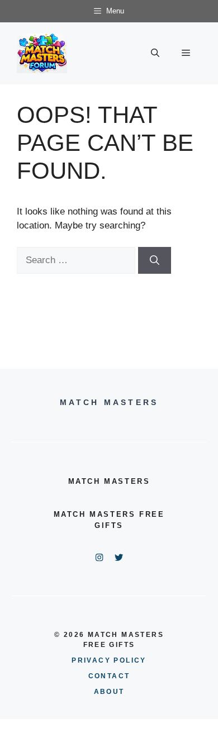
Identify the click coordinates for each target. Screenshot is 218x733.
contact (109, 676)
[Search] (154, 260)
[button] (155, 53)
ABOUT (109, 692)
